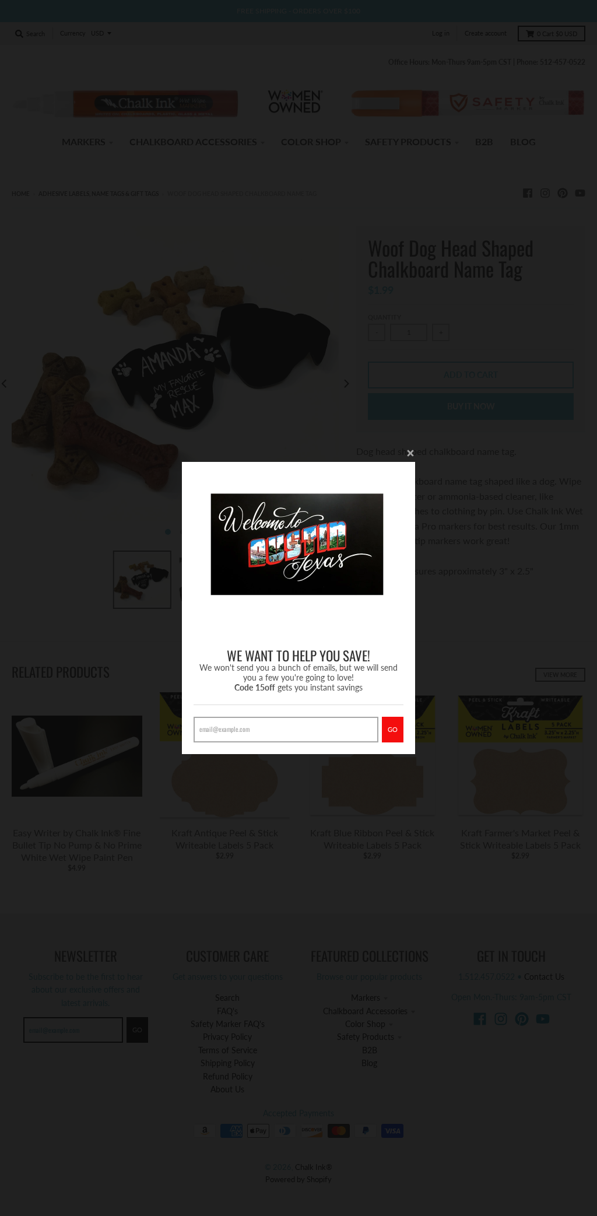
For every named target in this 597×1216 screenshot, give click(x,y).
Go (393, 729)
